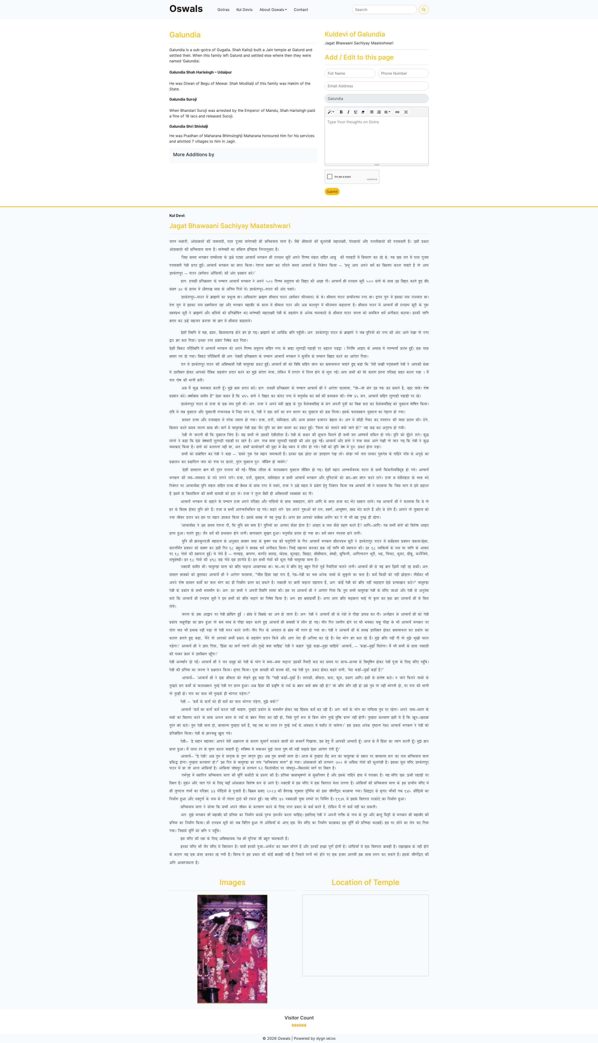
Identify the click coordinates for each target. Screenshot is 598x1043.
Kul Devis (244, 9)
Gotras (223, 9)
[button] (331, 111)
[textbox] (376, 140)
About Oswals (272, 9)
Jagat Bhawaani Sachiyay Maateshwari (359, 43)
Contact (301, 9)
